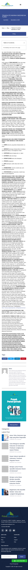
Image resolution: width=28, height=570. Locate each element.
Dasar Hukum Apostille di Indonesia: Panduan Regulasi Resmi (17, 458)
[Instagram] (10, 530)
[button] (24, 42)
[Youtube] (13, 530)
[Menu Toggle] (20, 4)
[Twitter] (6, 530)
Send (21, 556)
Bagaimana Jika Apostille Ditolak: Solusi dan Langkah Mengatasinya (17, 492)
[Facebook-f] (2, 530)
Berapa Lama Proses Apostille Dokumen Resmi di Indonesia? (18, 469)
